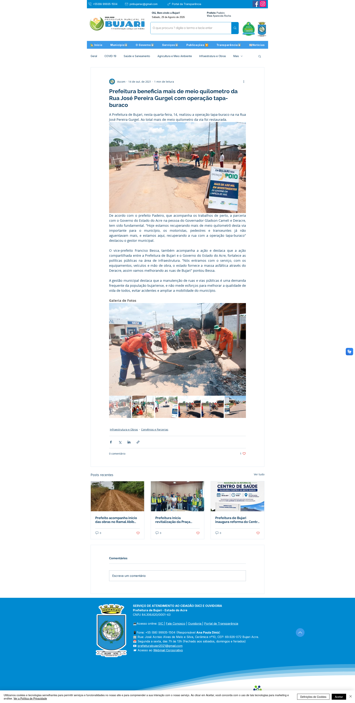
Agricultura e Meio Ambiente (175, 56)
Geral (94, 56)
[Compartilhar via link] (138, 442)
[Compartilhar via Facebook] (111, 442)
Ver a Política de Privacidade (30, 698)
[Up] (300, 632)
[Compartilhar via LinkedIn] (129, 442)
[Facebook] (256, 4)
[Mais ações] (243, 81)
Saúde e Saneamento (137, 56)
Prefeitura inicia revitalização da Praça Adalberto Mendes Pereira (176, 520)
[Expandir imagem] (177, 349)
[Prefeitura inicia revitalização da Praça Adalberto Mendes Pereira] (177, 496)
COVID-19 (110, 56)
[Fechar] (350, 696)
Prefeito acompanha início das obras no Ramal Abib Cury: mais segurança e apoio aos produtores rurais (117, 520)
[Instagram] (263, 4)
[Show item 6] (236, 407)
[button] (119, 45)
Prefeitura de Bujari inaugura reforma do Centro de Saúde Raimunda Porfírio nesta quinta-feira (237, 520)
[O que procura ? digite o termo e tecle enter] (235, 28)
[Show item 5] (213, 407)
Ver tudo (259, 474)
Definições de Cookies (313, 697)
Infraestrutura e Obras (212, 56)
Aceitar (339, 697)
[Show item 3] (166, 407)
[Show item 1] (120, 407)
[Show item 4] (189, 407)
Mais (236, 56)
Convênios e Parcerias (154, 429)
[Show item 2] (143, 407)
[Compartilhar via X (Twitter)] (120, 442)
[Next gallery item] (241, 349)
